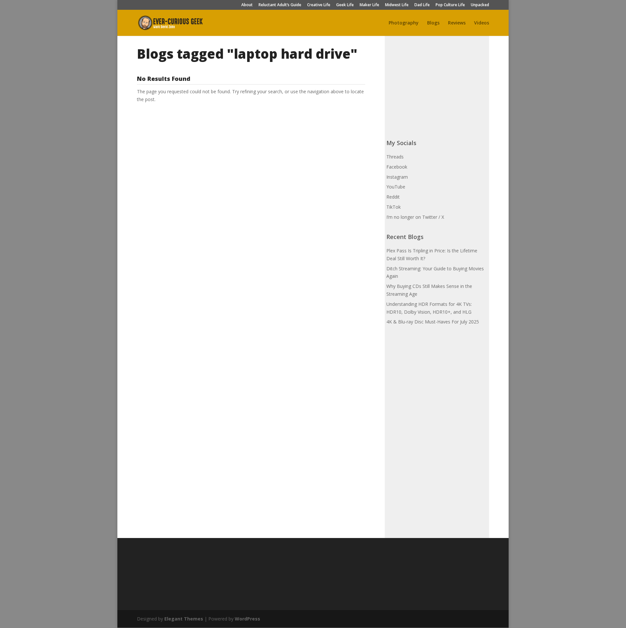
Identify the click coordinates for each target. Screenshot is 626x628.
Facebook (396, 167)
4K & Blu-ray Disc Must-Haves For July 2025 (432, 322)
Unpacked (480, 5)
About (247, 5)
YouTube (395, 187)
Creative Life (318, 5)
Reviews (457, 23)
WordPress (247, 619)
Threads (395, 157)
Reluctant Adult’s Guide (280, 5)
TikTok (393, 207)
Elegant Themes (183, 619)
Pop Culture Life (450, 5)
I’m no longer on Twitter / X (415, 217)
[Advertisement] (435, 86)
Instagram (397, 177)
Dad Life (422, 5)
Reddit (393, 197)
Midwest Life (397, 5)
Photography (404, 23)
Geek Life (345, 5)
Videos (481, 23)
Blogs (433, 23)
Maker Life (369, 5)
